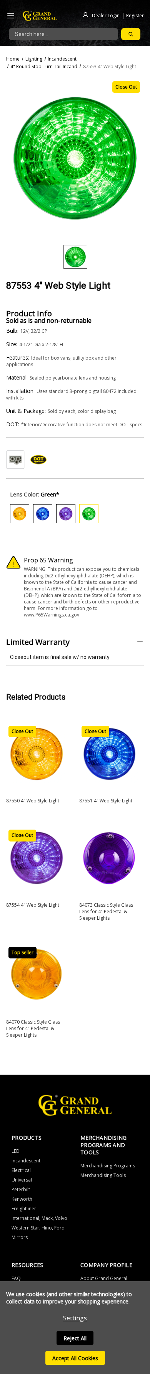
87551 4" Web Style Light (105, 800)
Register (135, 15)
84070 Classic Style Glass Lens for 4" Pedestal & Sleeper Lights (33, 1028)
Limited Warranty (38, 642)
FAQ (16, 1278)
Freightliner (24, 1208)
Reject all (75, 1338)
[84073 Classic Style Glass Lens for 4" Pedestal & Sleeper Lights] (109, 857)
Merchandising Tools (103, 1175)
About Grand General (103, 1278)
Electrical (21, 1170)
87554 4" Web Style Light (32, 905)
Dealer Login (106, 15)
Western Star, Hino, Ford (38, 1227)
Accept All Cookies (75, 1358)
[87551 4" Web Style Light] (109, 754)
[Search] (130, 34)
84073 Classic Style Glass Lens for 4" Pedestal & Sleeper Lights (106, 911)
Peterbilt (21, 1189)
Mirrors (20, 1237)
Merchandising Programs (107, 1165)
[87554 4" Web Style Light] (36, 857)
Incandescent (26, 1160)
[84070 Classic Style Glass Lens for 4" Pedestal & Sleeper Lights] (36, 975)
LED (16, 1151)
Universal (22, 1180)
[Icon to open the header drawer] (10, 16)
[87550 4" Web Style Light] (36, 754)
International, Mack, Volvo (39, 1218)
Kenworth (22, 1199)
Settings (75, 1318)
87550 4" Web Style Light (32, 800)
